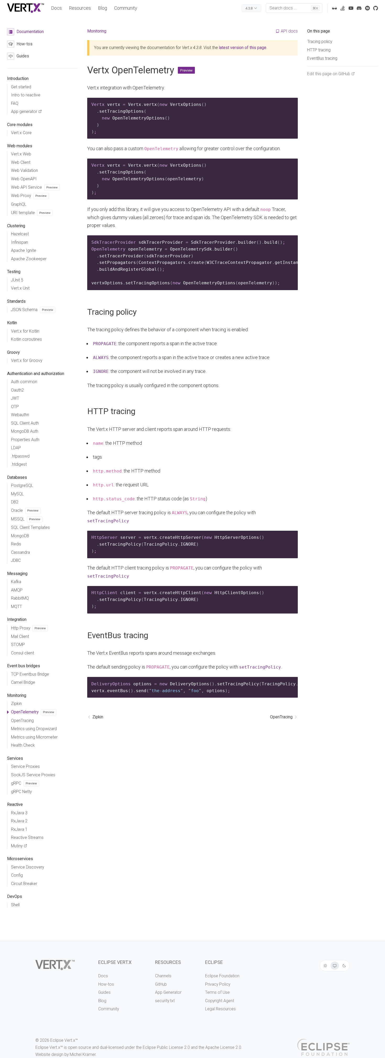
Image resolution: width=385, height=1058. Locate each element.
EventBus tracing (117, 635)
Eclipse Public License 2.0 (166, 1047)
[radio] (325, 966)
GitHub (161, 984)
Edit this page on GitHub (328, 73)
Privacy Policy (217, 984)
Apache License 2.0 (223, 1047)
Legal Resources (220, 1008)
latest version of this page (242, 47)
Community (125, 8)
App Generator (168, 992)
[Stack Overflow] (342, 8)
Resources (80, 8)
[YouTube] (351, 8)
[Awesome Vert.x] (334, 8)
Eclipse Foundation (222, 975)
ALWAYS (101, 357)
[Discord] (359, 8)
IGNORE (101, 371)
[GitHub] (375, 8)
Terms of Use (217, 992)
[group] (335, 965)
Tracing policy (112, 312)
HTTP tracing (111, 411)
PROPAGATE (105, 343)
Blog (102, 8)
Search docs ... (294, 8)
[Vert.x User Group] (367, 8)
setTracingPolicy (108, 520)
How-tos (106, 984)
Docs (56, 8)
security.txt (165, 1000)
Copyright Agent (219, 1000)
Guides (104, 992)
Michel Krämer (83, 1054)
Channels (163, 975)
